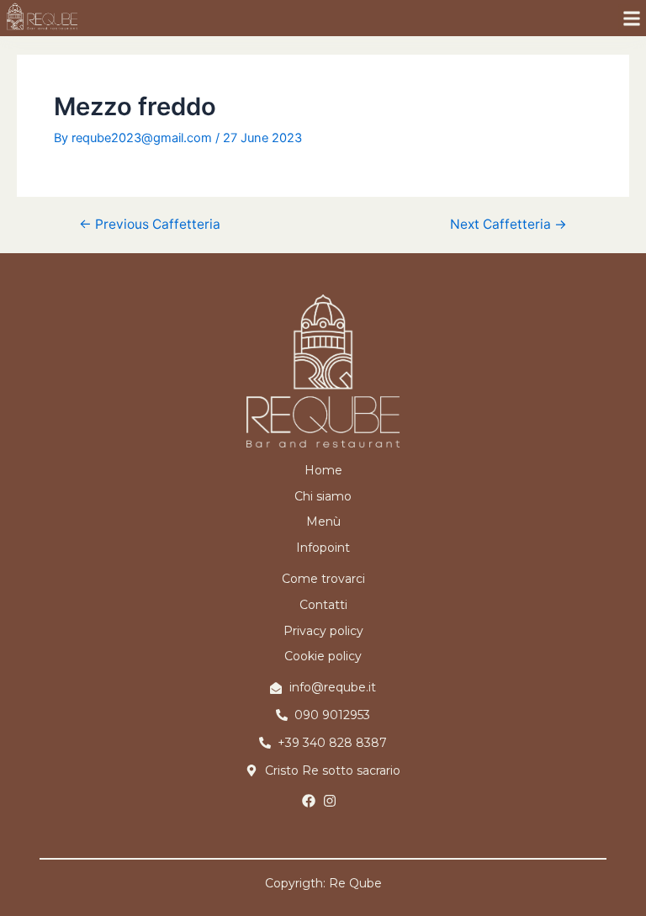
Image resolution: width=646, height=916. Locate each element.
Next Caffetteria (508, 224)
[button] (632, 18)
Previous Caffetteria (149, 224)
